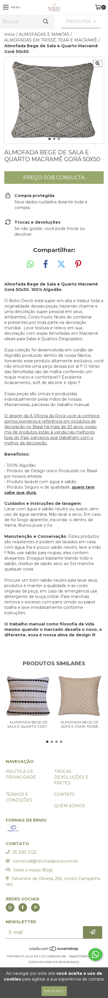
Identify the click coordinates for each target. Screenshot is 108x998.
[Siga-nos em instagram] (10, 907)
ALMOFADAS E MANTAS (44, 34)
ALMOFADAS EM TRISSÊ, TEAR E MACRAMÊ (50, 40)
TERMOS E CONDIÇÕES (19, 797)
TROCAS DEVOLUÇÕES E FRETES (71, 777)
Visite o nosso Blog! (32, 870)
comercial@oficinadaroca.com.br (45, 861)
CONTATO (64, 794)
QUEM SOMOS (69, 805)
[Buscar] (45, 21)
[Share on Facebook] (45, 264)
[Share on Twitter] (61, 264)
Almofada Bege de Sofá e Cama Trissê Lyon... (79, 724)
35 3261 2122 (25, 852)
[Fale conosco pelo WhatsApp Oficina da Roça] (95, 954)
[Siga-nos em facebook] (22, 907)
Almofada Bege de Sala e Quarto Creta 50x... (28, 724)
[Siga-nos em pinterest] (35, 907)
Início (9, 34)
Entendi (54, 991)
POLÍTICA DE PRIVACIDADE (21, 774)
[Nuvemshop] (54, 950)
